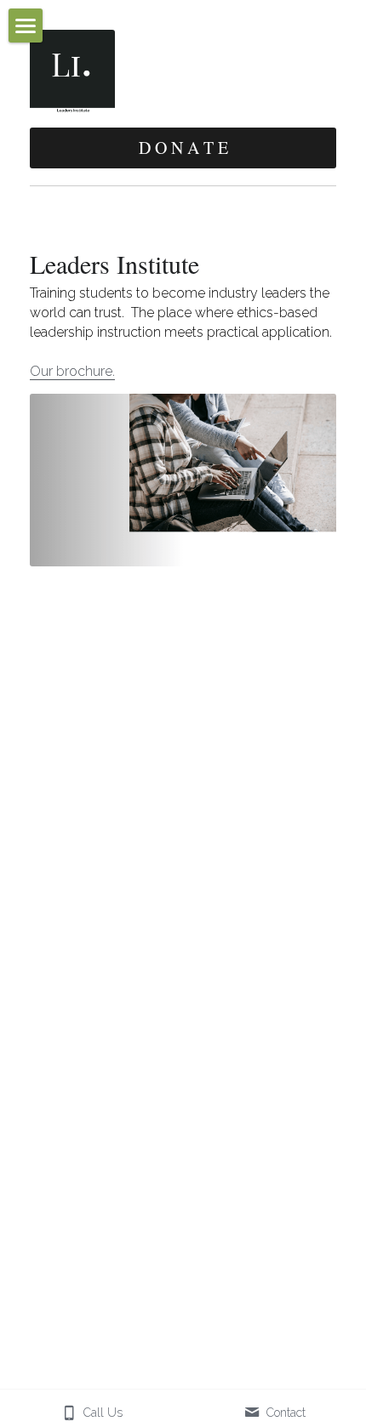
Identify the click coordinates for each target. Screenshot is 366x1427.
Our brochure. (72, 371)
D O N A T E (183, 147)
